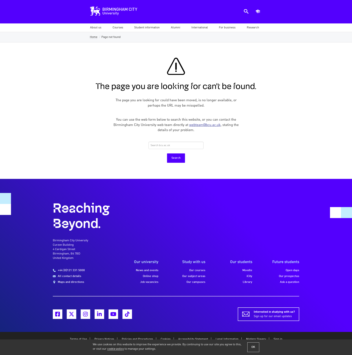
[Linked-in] (99, 314)
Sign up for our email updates (274, 314)
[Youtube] (113, 314)
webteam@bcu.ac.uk (205, 125)
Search (176, 158)
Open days (292, 270)
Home (93, 37)
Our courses (197, 270)
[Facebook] (57, 314)
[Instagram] (85, 314)
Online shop (150, 276)
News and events (147, 270)
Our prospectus (289, 276)
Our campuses (195, 282)
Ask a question (289, 282)
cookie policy (115, 348)
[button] (95, 28)
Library (247, 282)
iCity (249, 276)
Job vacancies (149, 282)
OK (253, 347)
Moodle (247, 270)
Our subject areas (193, 276)
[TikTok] (127, 314)
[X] (71, 314)
